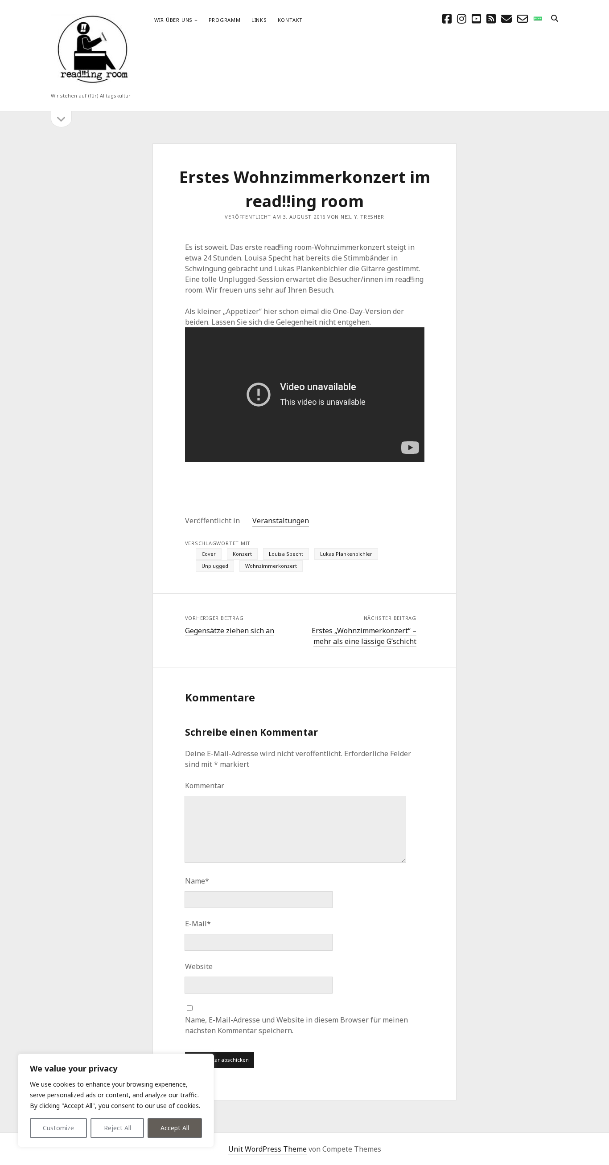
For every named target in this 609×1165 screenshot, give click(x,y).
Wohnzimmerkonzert (271, 565)
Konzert (242, 553)
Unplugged (215, 565)
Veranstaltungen (280, 520)
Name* (197, 881)
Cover (209, 553)
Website (199, 966)
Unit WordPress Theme (267, 1149)
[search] (555, 19)
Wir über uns (173, 19)
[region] (116, 1100)
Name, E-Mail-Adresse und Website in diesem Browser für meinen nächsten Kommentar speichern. (296, 1025)
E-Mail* (198, 924)
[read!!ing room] (91, 84)
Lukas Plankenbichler (346, 553)
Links (259, 19)
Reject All (117, 1128)
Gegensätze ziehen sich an (229, 630)
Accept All (174, 1128)
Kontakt (290, 19)
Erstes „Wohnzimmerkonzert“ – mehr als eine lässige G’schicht (364, 636)
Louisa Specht (286, 553)
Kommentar (204, 785)
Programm (225, 19)
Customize (58, 1128)
